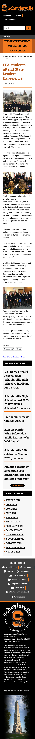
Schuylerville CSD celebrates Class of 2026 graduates (16, 454)
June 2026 (11, 508)
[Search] (28, 28)
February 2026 (14, 525)
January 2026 (14, 530)
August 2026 (13, 500)
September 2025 (15, 547)
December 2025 (14, 534)
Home (5, 56)
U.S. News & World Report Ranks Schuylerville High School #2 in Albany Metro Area (16, 379)
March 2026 (13, 521)
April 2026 (12, 517)
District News (7, 357)
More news (17, 485)
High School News (19, 357)
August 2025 (13, 551)
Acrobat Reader (15, 675)
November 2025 (15, 538)
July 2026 (11, 504)
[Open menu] (5, 37)
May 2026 (11, 512)
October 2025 (13, 543)
